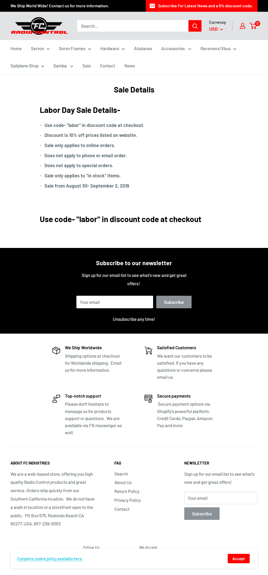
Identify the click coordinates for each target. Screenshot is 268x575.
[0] (253, 26)
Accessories (173, 48)
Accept (238, 558)
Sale (86, 65)
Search (121, 473)
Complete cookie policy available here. (50, 558)
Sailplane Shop (24, 65)
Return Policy (126, 491)
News (129, 65)
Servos (37, 48)
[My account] (242, 26)
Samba (60, 65)
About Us (123, 482)
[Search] (195, 26)
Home (16, 48)
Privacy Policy (127, 500)
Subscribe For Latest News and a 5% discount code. (205, 5)
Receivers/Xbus (215, 48)
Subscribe (174, 302)
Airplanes (143, 48)
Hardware (109, 48)
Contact (107, 65)
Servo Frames (72, 48)
